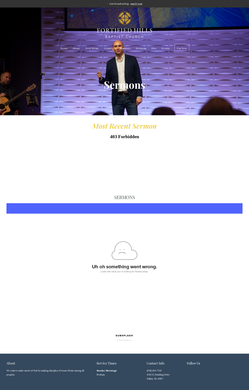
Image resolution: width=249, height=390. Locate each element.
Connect (109, 48)
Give (153, 48)
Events (165, 48)
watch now (136, 3)
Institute (125, 48)
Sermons (141, 48)
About (76, 48)
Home (64, 48)
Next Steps (92, 48)
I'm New (182, 48)
